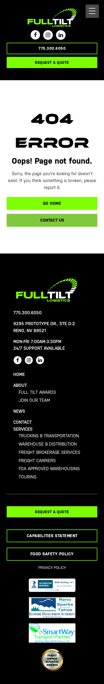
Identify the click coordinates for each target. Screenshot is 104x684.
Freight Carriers (37, 460)
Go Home (52, 203)
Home (19, 374)
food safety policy (52, 554)
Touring (27, 476)
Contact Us (52, 220)
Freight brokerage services (49, 452)
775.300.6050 (52, 48)
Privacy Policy (52, 567)
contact (22, 422)
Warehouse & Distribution (48, 444)
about (20, 385)
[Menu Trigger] (92, 11)
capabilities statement (52, 535)
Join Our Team (34, 400)
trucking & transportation (49, 435)
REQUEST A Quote (52, 62)
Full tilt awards (37, 392)
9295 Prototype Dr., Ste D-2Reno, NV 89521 (44, 327)
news (19, 411)
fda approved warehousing (49, 468)
